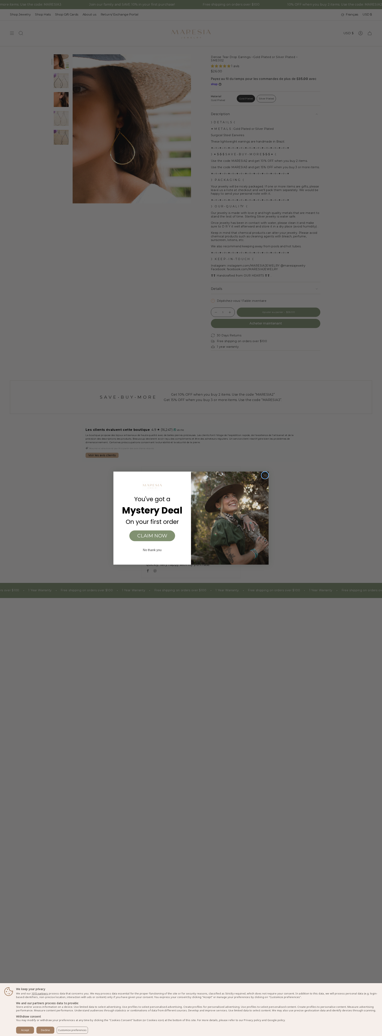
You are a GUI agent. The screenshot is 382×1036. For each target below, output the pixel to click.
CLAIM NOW (152, 536)
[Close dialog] (264, 475)
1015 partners (39, 993)
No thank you (152, 550)
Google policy (276, 1020)
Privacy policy (252, 1020)
